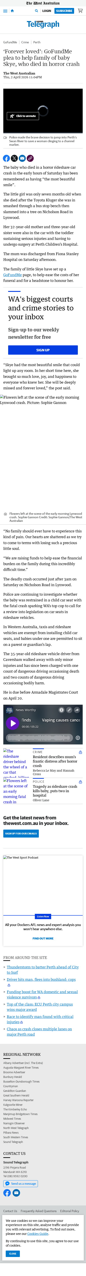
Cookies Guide (37, 1234)
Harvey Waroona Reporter (18, 1100)
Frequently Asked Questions (39, 1211)
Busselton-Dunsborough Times (21, 1081)
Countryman (10, 1086)
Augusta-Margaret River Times (21, 1067)
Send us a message (23, 1183)
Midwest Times (12, 1118)
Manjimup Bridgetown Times (20, 1114)
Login (46, 11)
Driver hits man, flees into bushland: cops (41, 979)
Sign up (43, 350)
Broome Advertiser (14, 1072)
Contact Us (10, 1211)
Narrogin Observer (14, 1123)
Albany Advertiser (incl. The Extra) (23, 1063)
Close (12, 1253)
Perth (36, 42)
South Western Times (15, 1137)
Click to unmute (26, 116)
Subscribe (64, 11)
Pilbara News (11, 1132)
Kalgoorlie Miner (12, 1104)
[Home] (12, 10)
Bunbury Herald (12, 1077)
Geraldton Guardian (14, 1090)
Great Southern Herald (16, 1095)
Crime (25, 42)
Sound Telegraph (13, 1142)
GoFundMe (10, 42)
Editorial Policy (69, 1211)
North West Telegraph (16, 1128)
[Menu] (5, 10)
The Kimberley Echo (15, 1109)
